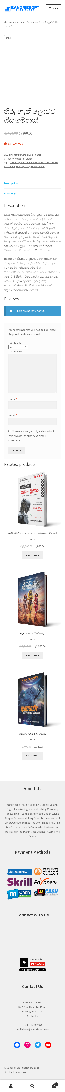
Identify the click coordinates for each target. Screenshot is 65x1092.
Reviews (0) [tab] (10, 193)
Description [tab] (11, 183)
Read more (32, 555)
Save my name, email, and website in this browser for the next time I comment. (31, 436)
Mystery (25, 166)
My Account (11, 1086)
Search (32, 1086)
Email (12, 415)
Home (11, 22)
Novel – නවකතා (25, 22)
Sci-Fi (41, 166)
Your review (15, 351)
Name (12, 399)
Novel (34, 166)
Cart (50, 1083)
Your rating (15, 342)
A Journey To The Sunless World (27, 162)
